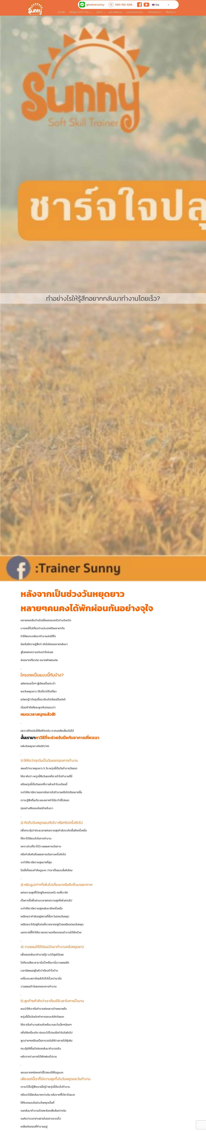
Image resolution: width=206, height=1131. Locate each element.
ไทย (157, 4)
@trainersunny (95, 5)
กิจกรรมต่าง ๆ (155, 12)
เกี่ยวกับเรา (171, 12)
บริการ (99, 12)
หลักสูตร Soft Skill (79, 12)
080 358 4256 (123, 5)
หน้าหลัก (61, 12)
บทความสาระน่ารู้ (134, 12)
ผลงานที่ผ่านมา (115, 12)
